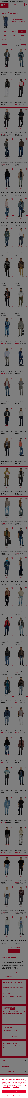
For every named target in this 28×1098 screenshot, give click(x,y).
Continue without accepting (14, 1095)
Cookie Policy (16, 1086)
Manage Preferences (17, 1085)
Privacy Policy (7, 1086)
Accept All (14, 1091)
